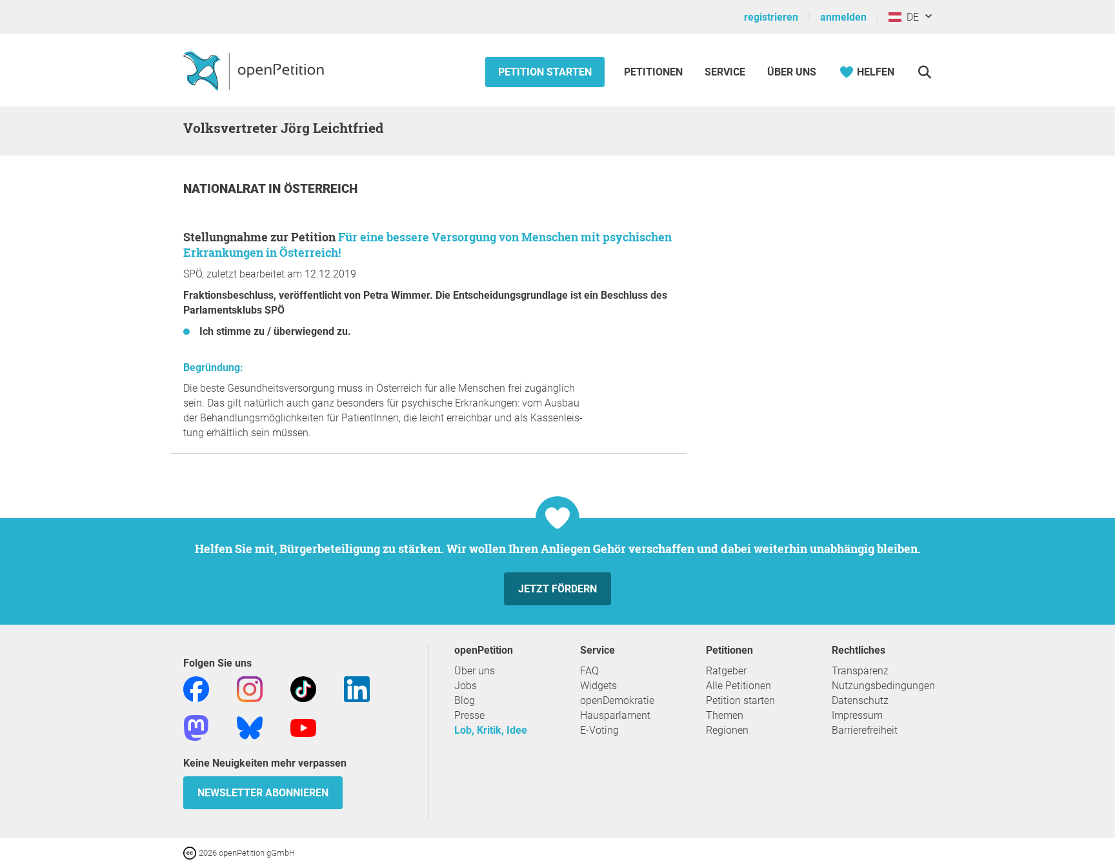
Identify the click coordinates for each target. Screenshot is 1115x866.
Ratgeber (726, 671)
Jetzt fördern (557, 589)
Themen (724, 715)
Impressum (857, 715)
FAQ (589, 671)
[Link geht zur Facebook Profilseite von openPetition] (196, 688)
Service (725, 72)
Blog (464, 700)
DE (910, 17)
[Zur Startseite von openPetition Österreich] (255, 70)
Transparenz (860, 671)
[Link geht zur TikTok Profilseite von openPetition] (303, 688)
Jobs (465, 686)
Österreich (320, 188)
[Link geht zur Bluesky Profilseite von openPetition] (250, 727)
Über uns (474, 671)
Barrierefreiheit (865, 730)
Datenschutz (860, 700)
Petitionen (654, 72)
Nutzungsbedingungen (883, 686)
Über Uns (791, 72)
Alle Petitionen (738, 686)
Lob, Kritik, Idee (490, 730)
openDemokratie (617, 700)
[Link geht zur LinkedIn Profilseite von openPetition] (357, 688)
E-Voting (599, 730)
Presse (469, 715)
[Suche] (924, 72)
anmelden (843, 17)
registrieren (771, 17)
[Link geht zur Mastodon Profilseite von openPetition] (196, 727)
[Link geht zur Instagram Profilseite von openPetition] (250, 688)
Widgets (598, 686)
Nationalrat (225, 188)
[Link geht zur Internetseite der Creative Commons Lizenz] (191, 852)
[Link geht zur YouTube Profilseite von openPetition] (303, 727)
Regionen (727, 730)
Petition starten (545, 72)
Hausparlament (615, 715)
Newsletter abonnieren (262, 793)
